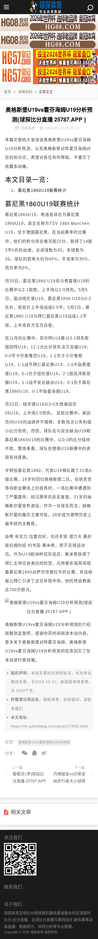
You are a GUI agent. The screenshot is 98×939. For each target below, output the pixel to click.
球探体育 (72, 682)
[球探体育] (49, 7)
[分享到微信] (22, 752)
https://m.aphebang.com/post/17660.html (49, 726)
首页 (7, 92)
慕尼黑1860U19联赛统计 (42, 190)
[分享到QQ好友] (32, 752)
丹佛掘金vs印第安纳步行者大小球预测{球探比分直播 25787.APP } (69, 779)
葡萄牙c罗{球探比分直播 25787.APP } (29, 779)
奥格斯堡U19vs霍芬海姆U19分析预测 (44, 742)
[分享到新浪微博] (42, 752)
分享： (11, 753)
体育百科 (25, 92)
